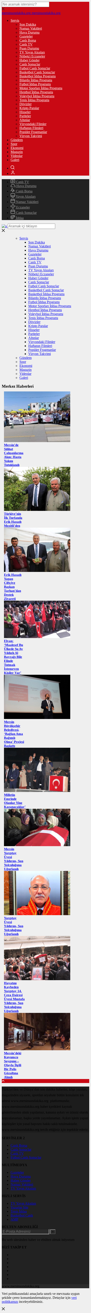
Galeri (15, 160)
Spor (14, 144)
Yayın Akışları (25, 196)
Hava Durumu (29, 32)
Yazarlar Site (19, 1207)
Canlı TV (26, 44)
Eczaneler (22, 207)
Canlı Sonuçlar (29, 64)
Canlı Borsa (27, 40)
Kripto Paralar (29, 108)
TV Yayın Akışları (32, 52)
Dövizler (25, 104)
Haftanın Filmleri (31, 128)
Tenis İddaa (19, 1211)
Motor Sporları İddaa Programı (40, 88)
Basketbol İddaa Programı (37, 76)
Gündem (17, 140)
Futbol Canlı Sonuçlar (34, 68)
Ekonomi (17, 148)
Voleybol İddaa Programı (36, 96)
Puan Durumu (29, 48)
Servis (15, 20)
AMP (14, 1219)
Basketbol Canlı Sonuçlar (37, 72)
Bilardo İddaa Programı (35, 80)
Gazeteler (26, 36)
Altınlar (24, 120)
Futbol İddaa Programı (35, 84)
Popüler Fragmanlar (33, 132)
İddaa (19, 218)
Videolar (17, 156)
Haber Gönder (29, 60)
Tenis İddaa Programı (34, 100)
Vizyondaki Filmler (32, 124)
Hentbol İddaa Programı (36, 92)
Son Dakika (27, 24)
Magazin (17, 152)
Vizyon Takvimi (30, 136)
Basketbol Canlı (22, 1215)
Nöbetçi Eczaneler (32, 56)
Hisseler (25, 112)
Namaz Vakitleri (30, 28)
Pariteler (25, 116)
